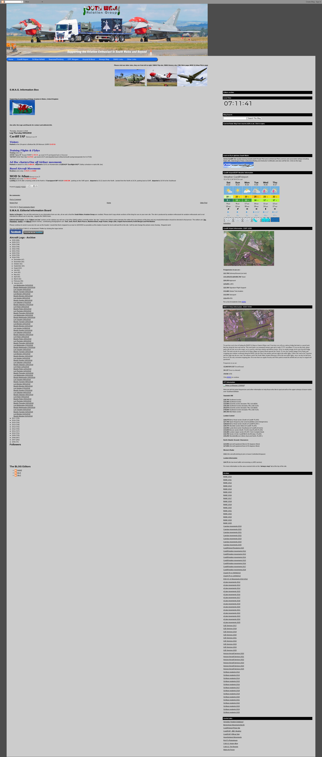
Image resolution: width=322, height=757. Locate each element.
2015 (14, 422)
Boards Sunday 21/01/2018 (23, 330)
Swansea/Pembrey (56, 59)
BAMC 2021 (227, 511)
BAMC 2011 (227, 480)
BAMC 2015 (227, 492)
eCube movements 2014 (231, 588)
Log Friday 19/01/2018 (21, 337)
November (17, 262)
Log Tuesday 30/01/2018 (22, 289)
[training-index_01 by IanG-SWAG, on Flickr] (238, 168)
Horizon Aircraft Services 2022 (233, 660)
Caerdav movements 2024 (232, 542)
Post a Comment (15, 199)
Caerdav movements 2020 (232, 529)
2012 (14, 429)
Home (10, 59)
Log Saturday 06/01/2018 (22, 392)
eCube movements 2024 (231, 619)
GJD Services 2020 (230, 635)
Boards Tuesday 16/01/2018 (23, 352)
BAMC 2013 (227, 486)
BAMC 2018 (227, 501)
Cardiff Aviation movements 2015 (234, 560)
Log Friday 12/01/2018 (21, 367)
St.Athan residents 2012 (231, 672)
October (17, 264)
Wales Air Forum (229, 750)
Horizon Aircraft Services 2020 (233, 653)
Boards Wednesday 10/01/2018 (24, 377)
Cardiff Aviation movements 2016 (234, 563)
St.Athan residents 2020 (231, 697)
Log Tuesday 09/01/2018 (22, 380)
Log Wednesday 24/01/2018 (23, 315)
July (15, 270)
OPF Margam (73, 59)
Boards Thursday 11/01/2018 (23, 373)
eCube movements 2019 (231, 604)
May (15, 275)
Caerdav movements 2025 (232, 545)
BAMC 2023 (227, 517)
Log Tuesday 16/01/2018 (22, 349)
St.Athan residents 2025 (231, 712)
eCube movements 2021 (231, 610)
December (17, 259)
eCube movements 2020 (231, 607)
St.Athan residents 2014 (231, 678)
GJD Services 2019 (230, 632)
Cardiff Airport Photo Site (231, 728)
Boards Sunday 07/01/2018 (23, 390)
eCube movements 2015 (231, 591)
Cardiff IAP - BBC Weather (232, 731)
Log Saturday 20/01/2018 (22, 332)
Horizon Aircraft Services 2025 (233, 669)
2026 (14, 240)
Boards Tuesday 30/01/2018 (23, 292)
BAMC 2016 (227, 495)
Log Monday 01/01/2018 (22, 414)
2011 (14, 431)
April (15, 277)
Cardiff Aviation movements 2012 (234, 551)
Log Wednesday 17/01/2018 (23, 345)
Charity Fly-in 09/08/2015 (232, 573)
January (17, 283)
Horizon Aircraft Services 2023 (233, 663)
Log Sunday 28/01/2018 (22, 298)
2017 (14, 418)
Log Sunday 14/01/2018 (22, 358)
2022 (14, 249)
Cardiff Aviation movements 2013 (234, 554)
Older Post (203, 203)
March (16, 279)
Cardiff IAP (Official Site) (231, 734)
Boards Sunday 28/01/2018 (23, 300)
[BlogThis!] (29, 186)
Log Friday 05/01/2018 (21, 397)
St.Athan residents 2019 (231, 694)
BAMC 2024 (227, 520)
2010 (14, 433)
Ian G (19, 473)
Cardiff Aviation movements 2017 (234, 566)
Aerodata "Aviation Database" (233, 722)
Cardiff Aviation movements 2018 (234, 570)
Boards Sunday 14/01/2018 (23, 360)
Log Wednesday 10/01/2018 (23, 375)
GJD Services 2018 (230, 629)
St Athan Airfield (38, 59)
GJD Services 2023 (230, 644)
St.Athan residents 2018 (231, 691)
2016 (14, 420)
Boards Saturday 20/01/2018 (23, 335)
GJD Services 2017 (230, 626)
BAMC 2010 (227, 477)
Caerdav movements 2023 (232, 539)
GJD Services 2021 (230, 638)
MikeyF (29, 221)
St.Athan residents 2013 (231, 675)
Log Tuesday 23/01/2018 (22, 319)
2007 (14, 440)
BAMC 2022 (227, 514)
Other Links (131, 59)
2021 (14, 251)
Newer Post (14, 203)
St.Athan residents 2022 (231, 703)
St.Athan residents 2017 (231, 688)
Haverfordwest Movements (232, 737)
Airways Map (104, 59)
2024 (14, 244)
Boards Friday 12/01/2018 (22, 369)
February (17, 281)
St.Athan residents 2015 (231, 681)
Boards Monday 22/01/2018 (23, 326)
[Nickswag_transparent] (22, 114)
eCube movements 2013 (231, 585)
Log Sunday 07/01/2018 (22, 388)
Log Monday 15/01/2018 (22, 354)
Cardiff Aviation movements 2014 (234, 557)
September (18, 266)
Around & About (89, 59)
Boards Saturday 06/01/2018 (23, 395)
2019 (14, 255)
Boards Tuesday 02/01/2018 (23, 412)
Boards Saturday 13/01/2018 (23, 365)
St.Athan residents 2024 (231, 709)
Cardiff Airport (22, 59)
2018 (14, 257)
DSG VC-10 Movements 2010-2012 (235, 579)
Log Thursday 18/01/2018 (22, 341)
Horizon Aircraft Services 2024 (233, 666)
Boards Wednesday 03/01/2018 (24, 407)
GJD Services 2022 (230, 641)
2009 (14, 435)
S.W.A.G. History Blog (230, 743)
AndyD (20, 221)
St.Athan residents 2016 (231, 684)
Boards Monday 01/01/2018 (23, 416)
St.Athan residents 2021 (231, 700)
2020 (14, 253)
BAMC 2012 (227, 483)
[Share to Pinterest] (36, 186)
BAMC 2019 (227, 504)
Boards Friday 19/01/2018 (22, 339)
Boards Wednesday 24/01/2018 (24, 317)
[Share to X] (32, 186)
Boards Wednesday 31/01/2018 (24, 287)
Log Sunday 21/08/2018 (22, 328)
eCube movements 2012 (231, 582)
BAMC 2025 (227, 523)
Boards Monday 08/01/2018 (23, 386)
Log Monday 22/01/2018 (22, 324)
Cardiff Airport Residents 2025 (233, 548)
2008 (14, 438)
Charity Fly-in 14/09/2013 (232, 576)
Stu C (19, 475)
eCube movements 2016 (231, 595)
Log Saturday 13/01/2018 (22, 362)
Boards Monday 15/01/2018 (23, 356)
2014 (14, 425)
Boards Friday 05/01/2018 (22, 399)
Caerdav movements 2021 (232, 532)
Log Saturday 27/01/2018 (22, 302)
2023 (14, 247)
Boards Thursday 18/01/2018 (23, 343)
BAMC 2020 (227, 508)
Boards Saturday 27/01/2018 (23, 305)
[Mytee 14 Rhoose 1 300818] (233, 385)
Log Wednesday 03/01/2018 (23, 405)
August (16, 268)
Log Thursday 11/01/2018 (22, 371)
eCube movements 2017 (231, 598)
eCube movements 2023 (231, 616)
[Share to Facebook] (34, 186)
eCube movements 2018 (231, 601)
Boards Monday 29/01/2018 (23, 296)
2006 (14, 442)
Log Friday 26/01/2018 (21, 307)
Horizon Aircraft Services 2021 (233, 657)
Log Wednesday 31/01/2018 (23, 285)
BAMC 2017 (227, 498)
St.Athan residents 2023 (231, 706)
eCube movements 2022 (231, 613)
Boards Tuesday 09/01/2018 (23, 382)
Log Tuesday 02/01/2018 (22, 410)
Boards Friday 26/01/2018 (22, 309)
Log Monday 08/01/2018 (22, 384)
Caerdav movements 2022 (232, 535)
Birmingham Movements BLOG (234, 725)
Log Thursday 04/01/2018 (22, 401)
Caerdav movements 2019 (232, 526)
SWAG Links (118, 59)
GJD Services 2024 (230, 647)
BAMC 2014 (227, 489)
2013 (14, 427)
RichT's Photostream (230, 740)
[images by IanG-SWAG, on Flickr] (16, 233)
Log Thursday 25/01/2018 (22, 311)
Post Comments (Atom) (27, 207)
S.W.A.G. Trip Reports (230, 747)
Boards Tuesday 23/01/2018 (23, 322)
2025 (14, 242)
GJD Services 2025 (230, 650)
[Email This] (27, 186)
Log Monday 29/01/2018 (22, 294)
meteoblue (227, 223)
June (16, 272)
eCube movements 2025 (231, 622)
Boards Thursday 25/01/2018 (23, 313)
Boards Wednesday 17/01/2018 (24, 347)
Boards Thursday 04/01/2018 (23, 403)
